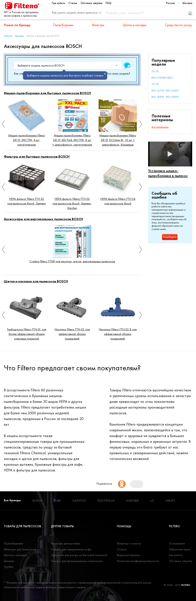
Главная (8, 35)
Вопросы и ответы (129, 543)
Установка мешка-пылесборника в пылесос (168, 173)
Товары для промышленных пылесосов (76, 561)
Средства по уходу (178, 25)
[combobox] (67, 65)
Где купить (58, 3)
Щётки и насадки (134, 25)
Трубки (8, 567)
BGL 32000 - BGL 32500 (165, 96)
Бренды (19, 35)
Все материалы (160, 127)
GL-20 (155, 71)
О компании (177, 543)
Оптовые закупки (91, 3)
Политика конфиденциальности (138, 561)
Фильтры (98, 25)
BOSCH (37, 501)
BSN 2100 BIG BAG (162, 77)
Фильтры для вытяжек (65, 543)
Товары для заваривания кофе (71, 549)
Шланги (9, 561)
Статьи (72, 3)
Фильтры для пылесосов (20, 549)
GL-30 (155, 84)
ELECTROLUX (106, 501)
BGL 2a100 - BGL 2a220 (165, 90)
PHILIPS (170, 501)
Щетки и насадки (15, 555)
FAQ (108, 3)
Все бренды (12, 500)
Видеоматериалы (128, 555)
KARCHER (132, 501)
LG (152, 501)
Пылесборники (63, 25)
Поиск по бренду (17, 25)
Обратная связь (179, 549)
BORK (57, 501)
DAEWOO (79, 501)
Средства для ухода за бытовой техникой (79, 555)
